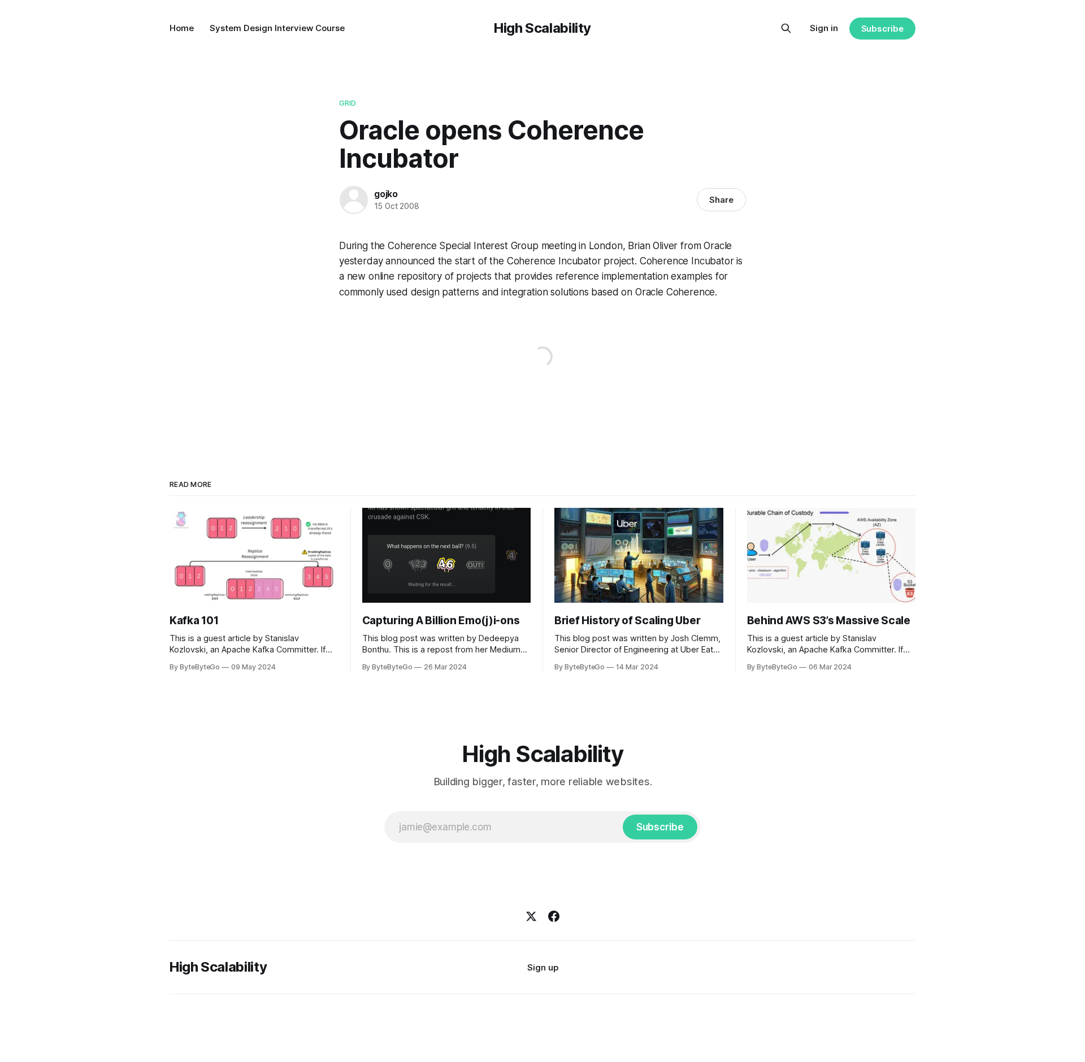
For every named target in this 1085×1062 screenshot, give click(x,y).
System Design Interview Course (277, 28)
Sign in (824, 28)
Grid (348, 102)
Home (182, 28)
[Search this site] (786, 28)
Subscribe (882, 28)
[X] (531, 916)
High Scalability (542, 28)
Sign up (542, 967)
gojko (386, 193)
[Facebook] (553, 916)
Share (721, 199)
